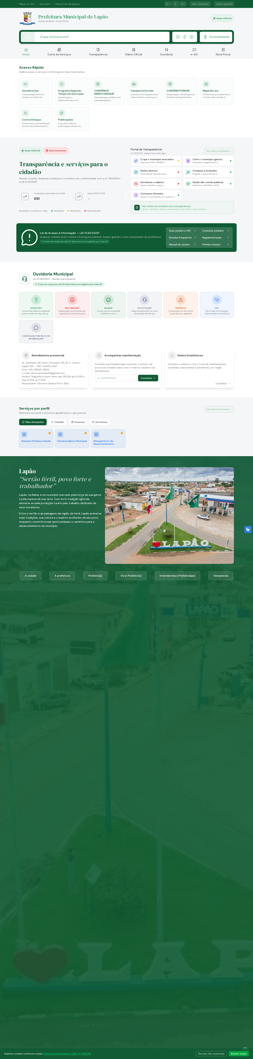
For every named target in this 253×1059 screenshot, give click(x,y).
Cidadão (59, 422)
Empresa (80, 422)
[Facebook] (185, 37)
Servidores (101, 422)
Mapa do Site (26, 4)
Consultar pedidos (213, 230)
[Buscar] (28, 37)
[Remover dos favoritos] (49, 433)
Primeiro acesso (211, 244)
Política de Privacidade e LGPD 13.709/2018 (67, 1053)
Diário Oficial (133, 54)
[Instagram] (178, 37)
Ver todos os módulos (218, 151)
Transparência (98, 54)
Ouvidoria (166, 54)
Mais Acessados (34, 422)
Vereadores (220, 576)
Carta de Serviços (59, 54)
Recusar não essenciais (211, 1053)
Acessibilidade (219, 37)
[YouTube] (191, 37)
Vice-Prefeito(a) (130, 576)
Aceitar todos (239, 1053)
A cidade (30, 576)
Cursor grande (224, 4)
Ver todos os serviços (218, 409)
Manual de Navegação (67, 4)
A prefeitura (62, 576)
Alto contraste (200, 4)
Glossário (45, 4)
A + (183, 4)
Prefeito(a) (95, 576)
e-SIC (194, 54)
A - (168, 4)
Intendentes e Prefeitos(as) (177, 576)
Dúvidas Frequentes (180, 237)
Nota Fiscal (223, 54)
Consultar (146, 378)
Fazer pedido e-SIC (180, 230)
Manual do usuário (179, 244)
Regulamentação (212, 237)
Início (26, 54)
